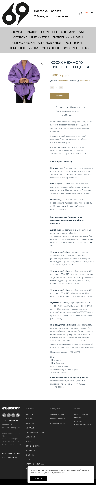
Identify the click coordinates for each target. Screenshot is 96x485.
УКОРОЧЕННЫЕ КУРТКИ (31, 37)
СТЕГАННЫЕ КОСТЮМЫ (59, 48)
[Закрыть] (92, 468)
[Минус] (52, 87)
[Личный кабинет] (80, 13)
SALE (82, 32)
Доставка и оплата (47, 11)
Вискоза (84, 81)
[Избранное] (86, 13)
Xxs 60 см (62, 81)
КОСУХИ (16, 32)
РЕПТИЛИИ (73, 42)
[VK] (4, 415)
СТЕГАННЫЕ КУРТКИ (22, 48)
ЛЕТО (85, 48)
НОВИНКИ (53, 42)
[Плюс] (61, 87)
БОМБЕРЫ (49, 32)
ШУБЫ (78, 37)
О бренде (41, 16)
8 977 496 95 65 (9, 458)
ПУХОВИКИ (30, 450)
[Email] (13, 415)
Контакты (61, 16)
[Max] (18, 415)
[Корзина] (92, 13)
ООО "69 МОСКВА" (11, 453)
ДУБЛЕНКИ (61, 37)
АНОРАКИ (68, 32)
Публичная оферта (57, 423)
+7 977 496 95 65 (10, 421)
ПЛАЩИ (31, 32)
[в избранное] (42, 63)
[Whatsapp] (9, 415)
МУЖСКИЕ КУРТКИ (28, 42)
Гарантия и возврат (57, 419)
